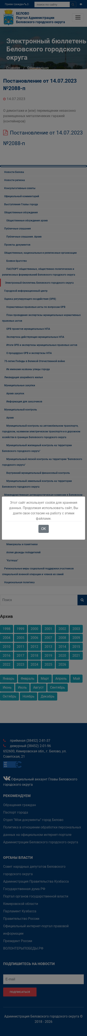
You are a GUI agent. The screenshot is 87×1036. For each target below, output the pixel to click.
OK (43, 529)
